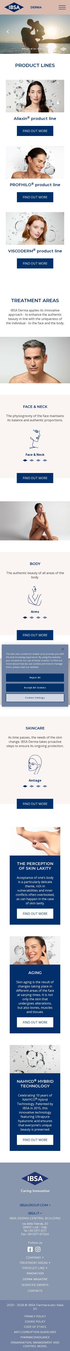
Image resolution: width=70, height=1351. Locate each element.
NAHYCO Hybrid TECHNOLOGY (35, 1083)
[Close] (63, 649)
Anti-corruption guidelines (35, 1332)
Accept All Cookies (35, 687)
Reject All (35, 677)
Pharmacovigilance (35, 1337)
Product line (33, 1268)
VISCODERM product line (35, 251)
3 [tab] (38, 460)
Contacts (35, 1291)
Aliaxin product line (35, 118)
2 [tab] (31, 460)
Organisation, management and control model (35, 1344)
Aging (35, 972)
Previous (8, 32)
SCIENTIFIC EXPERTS (35, 1285)
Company (33, 1257)
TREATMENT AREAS (33, 1263)
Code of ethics (35, 1327)
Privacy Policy (35, 1316)
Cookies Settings (35, 697)
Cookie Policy (35, 1321)
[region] (35, 675)
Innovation (35, 1273)
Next (62, 32)
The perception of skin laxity (35, 866)
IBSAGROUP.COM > (35, 1205)
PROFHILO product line (35, 184)
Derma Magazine (35, 1279)
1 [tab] (25, 460)
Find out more (35, 131)
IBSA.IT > (35, 1213)
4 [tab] (45, 460)
